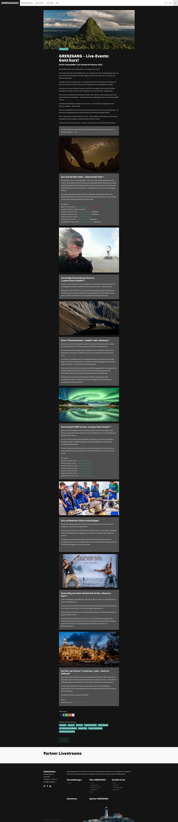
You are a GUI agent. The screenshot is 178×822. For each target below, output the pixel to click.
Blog (92, 792)
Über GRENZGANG (97, 779)
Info (57, 3)
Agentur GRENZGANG (98, 798)
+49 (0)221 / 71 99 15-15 (50, 779)
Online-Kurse (39, 3)
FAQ (44, 820)
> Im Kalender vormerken (79, 702)
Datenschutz (57, 820)
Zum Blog (64, 740)
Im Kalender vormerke (82, 207)
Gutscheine (50, 3)
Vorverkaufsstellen (118, 787)
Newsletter (116, 789)
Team (92, 783)
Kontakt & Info (118, 779)
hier (74, 132)
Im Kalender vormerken (84, 212)
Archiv (69, 783)
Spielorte (115, 785)
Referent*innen (95, 785)
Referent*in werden (96, 787)
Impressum (51, 820)
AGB (47, 820)
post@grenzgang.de (49, 782)
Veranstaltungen (27, 3)
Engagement (94, 789)
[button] (60, 715)
